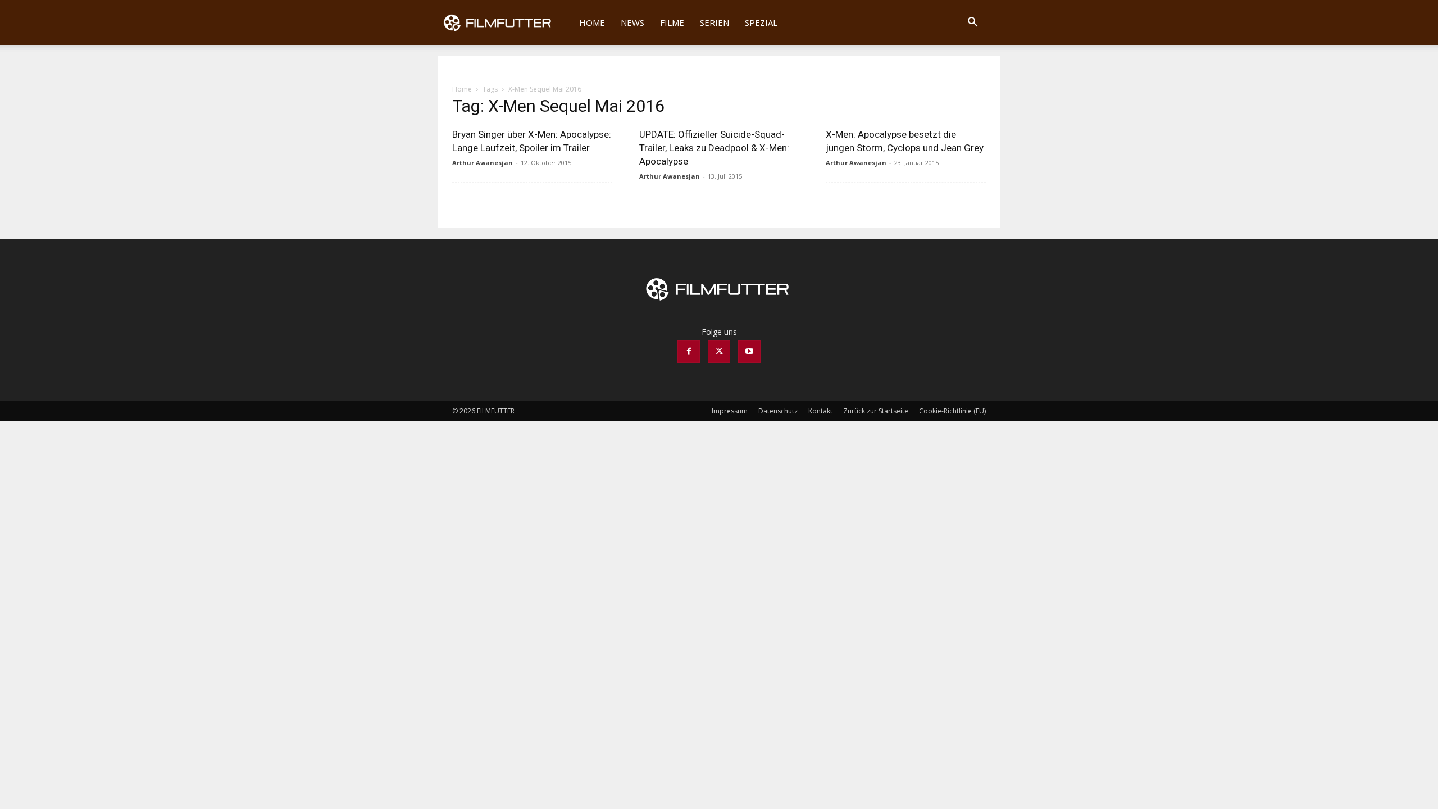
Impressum (730, 411)
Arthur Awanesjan (482, 162)
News (632, 22)
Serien (714, 22)
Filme (672, 22)
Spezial (761, 22)
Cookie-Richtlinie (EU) (952, 411)
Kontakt (820, 411)
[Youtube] (749, 351)
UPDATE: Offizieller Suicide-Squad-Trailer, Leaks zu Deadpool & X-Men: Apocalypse (714, 148)
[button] (972, 23)
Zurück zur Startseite (875, 411)
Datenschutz (778, 411)
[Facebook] (688, 351)
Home (592, 22)
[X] (719, 351)
